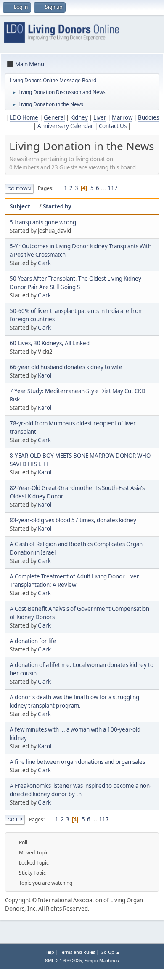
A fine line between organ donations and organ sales (77, 762)
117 (113, 188)
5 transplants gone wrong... (45, 222)
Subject (20, 206)
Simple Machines (102, 960)
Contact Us (113, 126)
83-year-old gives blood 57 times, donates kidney (73, 520)
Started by (57, 206)
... (104, 188)
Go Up (15, 819)
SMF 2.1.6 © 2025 (63, 960)
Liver (99, 117)
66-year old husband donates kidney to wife (66, 367)
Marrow (122, 117)
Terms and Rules (77, 952)
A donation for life (33, 641)
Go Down (19, 188)
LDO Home (24, 117)
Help (49, 952)
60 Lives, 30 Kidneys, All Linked (50, 343)
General (54, 117)
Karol (44, 375)
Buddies (148, 117)
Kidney (79, 117)
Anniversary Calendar (65, 126)
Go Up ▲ (110, 952)
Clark (44, 263)
